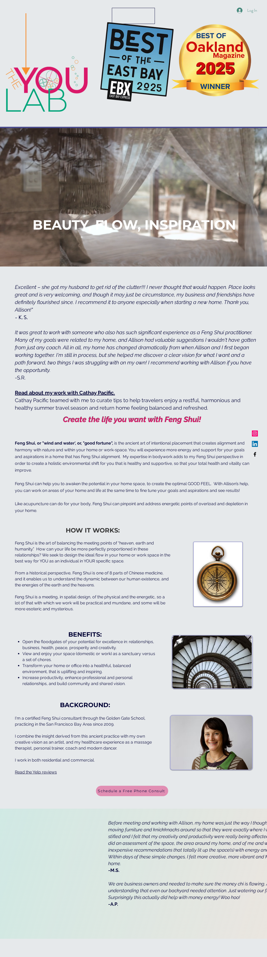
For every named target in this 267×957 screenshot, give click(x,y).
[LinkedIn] (255, 444)
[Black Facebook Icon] (255, 454)
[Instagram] (255, 433)
